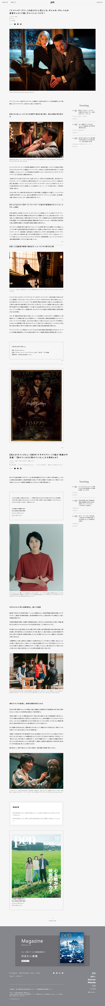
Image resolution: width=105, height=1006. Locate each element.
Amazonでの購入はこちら (18, 513)
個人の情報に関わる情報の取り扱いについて (25, 989)
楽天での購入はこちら (17, 515)
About (32, 973)
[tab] (5, 2)
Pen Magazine (13, 973)
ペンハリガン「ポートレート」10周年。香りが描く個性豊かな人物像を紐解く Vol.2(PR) (86, 488)
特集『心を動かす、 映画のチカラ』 (26, 460)
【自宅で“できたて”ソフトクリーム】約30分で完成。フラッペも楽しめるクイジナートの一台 (86, 112)
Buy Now (24, 961)
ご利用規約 (11, 989)
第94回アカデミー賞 (21, 172)
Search (18, 976)
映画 (16, 16)
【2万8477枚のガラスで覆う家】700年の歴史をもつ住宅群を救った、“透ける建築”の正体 (87, 140)
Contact (38, 973)
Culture (11, 16)
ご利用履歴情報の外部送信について (44, 989)
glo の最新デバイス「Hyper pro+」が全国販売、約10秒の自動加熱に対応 (87, 126)
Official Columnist (24, 973)
